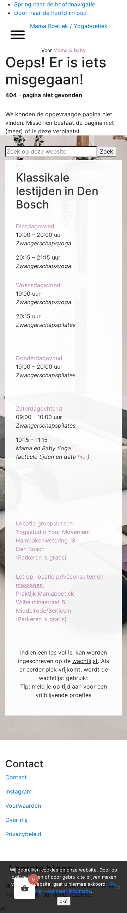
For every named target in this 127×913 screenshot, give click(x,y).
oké (64, 901)
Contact (16, 777)
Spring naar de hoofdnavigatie (54, 4)
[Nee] (118, 887)
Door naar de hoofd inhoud (50, 12)
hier (82, 456)
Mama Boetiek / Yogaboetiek (69, 25)
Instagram (18, 791)
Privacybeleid (23, 833)
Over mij (16, 819)
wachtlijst (85, 660)
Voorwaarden (23, 805)
